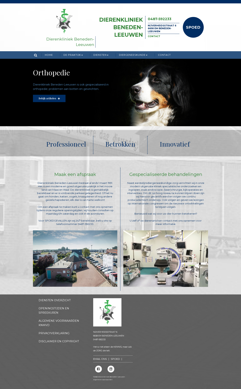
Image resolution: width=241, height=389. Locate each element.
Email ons (100, 358)
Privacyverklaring (54, 333)
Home (49, 54)
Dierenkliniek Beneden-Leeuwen (121, 27)
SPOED (193, 27)
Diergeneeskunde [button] (132, 54)
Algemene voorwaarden (103, 380)
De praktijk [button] (72, 54)
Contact (154, 36)
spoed (115, 358)
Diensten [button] (100, 54)
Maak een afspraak (75, 174)
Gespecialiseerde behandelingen (165, 174)
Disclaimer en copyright (59, 341)
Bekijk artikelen (48, 106)
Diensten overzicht (55, 300)
